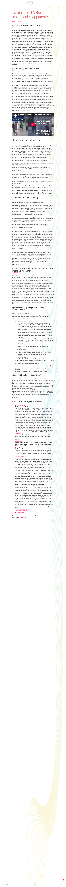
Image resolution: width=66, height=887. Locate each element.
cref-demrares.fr (18, 433)
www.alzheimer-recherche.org (22, 509)
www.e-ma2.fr (18, 447)
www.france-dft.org (19, 512)
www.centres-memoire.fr (20, 405)
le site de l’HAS (23, 517)
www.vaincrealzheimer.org (21, 510)
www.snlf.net (18, 482)
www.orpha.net (18, 441)
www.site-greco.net (19, 456)
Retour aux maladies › (17, 21)
